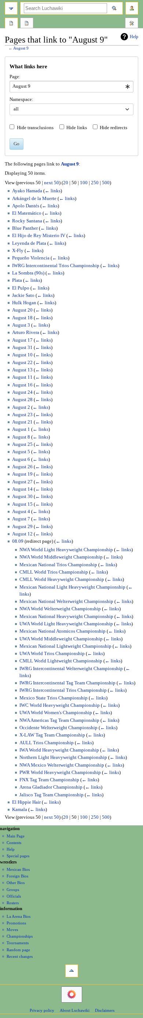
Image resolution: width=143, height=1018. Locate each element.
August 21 (22, 422)
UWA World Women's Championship (55, 712)
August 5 (21, 451)
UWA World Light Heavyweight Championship (66, 623)
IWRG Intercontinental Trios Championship (55, 265)
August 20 (22, 310)
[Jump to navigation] (11, 8)
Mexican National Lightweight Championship (65, 646)
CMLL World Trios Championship (53, 572)
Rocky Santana (27, 220)
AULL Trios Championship (46, 742)
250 (95, 182)
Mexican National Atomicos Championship (62, 631)
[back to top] (71, 970)
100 (84, 182)
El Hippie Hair (26, 802)
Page (11, 24)
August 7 (21, 518)
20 (65, 182)
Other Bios (16, 882)
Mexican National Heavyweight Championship (66, 616)
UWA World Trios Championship (52, 653)
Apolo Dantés (25, 205)
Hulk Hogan (24, 302)
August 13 (22, 369)
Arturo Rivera (25, 332)
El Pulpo (20, 288)
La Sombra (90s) (28, 273)
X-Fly (17, 250)
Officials (14, 896)
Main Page (16, 836)
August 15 (22, 504)
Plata (17, 280)
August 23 (22, 414)
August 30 (22, 496)
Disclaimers (104, 1010)
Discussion (27, 24)
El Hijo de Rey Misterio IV (38, 235)
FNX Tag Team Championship (49, 779)
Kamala (19, 809)
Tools (131, 24)
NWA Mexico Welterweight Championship (61, 765)
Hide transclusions (35, 127)
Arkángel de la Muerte (34, 198)
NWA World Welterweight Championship (60, 608)
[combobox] (71, 86)
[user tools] (131, 8)
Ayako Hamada (27, 190)
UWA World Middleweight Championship (61, 638)
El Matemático (26, 213)
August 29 (22, 526)
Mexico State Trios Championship (53, 698)
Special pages (18, 856)
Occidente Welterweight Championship (58, 727)
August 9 (21, 48)
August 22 (22, 362)
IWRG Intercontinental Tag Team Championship (67, 683)
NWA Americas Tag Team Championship (59, 720)
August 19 (22, 474)
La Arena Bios (18, 916)
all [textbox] (16, 109)
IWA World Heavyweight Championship (59, 750)
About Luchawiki (74, 1010)
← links (52, 190)
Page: (15, 76)
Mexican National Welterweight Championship (66, 601)
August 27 (22, 481)
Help (134, 36)
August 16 (22, 385)
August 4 (21, 511)
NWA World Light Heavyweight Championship (66, 549)
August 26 (22, 466)
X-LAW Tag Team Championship (52, 735)
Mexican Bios (18, 869)
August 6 (21, 459)
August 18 (22, 317)
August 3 (21, 325)
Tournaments (18, 943)
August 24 (22, 392)
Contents (14, 842)
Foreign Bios (17, 876)
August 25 (22, 444)
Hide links (76, 127)
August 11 (22, 377)
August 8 (21, 437)
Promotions (16, 923)
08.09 (17, 541)
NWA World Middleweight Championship (61, 557)
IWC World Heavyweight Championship (59, 705)
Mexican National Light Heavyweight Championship (72, 587)
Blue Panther (25, 228)
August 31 (22, 347)
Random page (18, 950)
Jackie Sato (23, 295)
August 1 (21, 429)
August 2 (21, 407)
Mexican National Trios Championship (58, 564)
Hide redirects (113, 127)
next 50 (51, 182)
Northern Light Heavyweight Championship (63, 757)
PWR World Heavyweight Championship (60, 772)
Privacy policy (42, 1010)
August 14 (22, 489)
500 (106, 182)
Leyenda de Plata (29, 243)
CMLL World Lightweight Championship (60, 660)
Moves (12, 929)
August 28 (22, 399)
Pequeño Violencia (31, 258)
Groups (13, 889)
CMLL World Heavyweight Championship (61, 579)
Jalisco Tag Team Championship (51, 794)
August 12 (22, 534)
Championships (20, 936)
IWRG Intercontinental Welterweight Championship (71, 668)
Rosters (13, 903)
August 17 (22, 340)
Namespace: (21, 99)
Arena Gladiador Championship (50, 787)
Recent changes (20, 956)
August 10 (22, 354)
